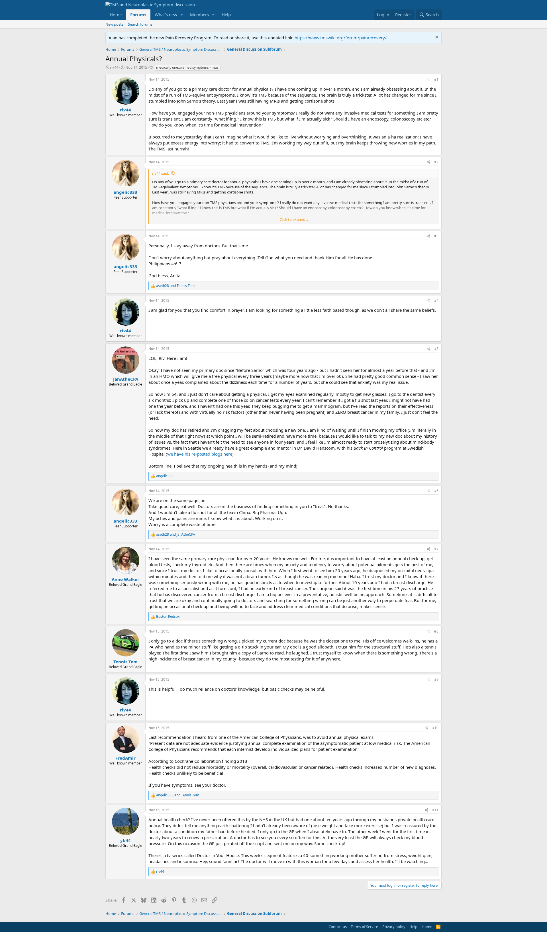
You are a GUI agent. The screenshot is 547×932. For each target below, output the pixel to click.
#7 (436, 548)
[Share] (428, 79)
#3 (436, 236)
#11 (435, 809)
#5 (436, 348)
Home (116, 14)
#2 (436, 162)
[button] (182, 14)
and (175, 286)
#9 (436, 679)
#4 (436, 300)
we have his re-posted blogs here (199, 454)
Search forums (140, 24)
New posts (114, 24)
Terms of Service (364, 926)
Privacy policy (393, 926)
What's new (166, 14)
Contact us (337, 926)
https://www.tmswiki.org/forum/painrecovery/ (341, 37)
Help (226, 14)
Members (199, 14)
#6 (436, 490)
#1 (436, 79)
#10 (435, 727)
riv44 (114, 67)
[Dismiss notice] (436, 38)
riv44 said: (160, 173)
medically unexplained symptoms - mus (187, 67)
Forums (138, 14)
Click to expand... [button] (293, 219)
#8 (436, 631)
